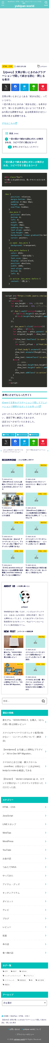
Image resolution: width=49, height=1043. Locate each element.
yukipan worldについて (32, 1029)
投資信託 (22, 980)
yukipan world (24, 6)
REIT (14, 971)
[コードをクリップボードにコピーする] (44, 178)
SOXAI (24, 971)
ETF (6, 971)
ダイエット (8, 901)
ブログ (6, 918)
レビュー (7, 927)
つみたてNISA (9, 867)
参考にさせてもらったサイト (24, 147)
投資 (5, 935)
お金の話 (7, 858)
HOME (6, 1016)
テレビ (6, 910)
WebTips (34, 435)
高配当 (7, 985)
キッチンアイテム (11, 893)
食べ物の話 (8, 953)
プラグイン (30, 976)
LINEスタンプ (9, 824)
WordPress (8, 841)
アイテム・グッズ (11, 884)
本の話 (6, 944)
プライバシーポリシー (25, 1034)
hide (16, 133)
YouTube (7, 850)
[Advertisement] (24, 35)
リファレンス (10, 980)
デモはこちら (8, 123)
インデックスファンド (13, 976)
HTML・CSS (7, 66)
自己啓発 (41, 980)
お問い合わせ (15, 1029)
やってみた (8, 875)
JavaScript (23, 435)
